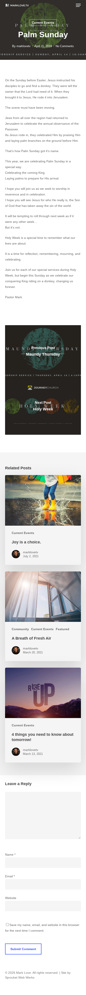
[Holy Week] (43, 407)
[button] (78, 5)
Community (20, 629)
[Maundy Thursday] (43, 352)
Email (10, 876)
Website (10, 898)
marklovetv (24, 46)
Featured (62, 629)
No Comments (65, 46)
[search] (69, 5)
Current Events (43, 22)
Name (10, 854)
